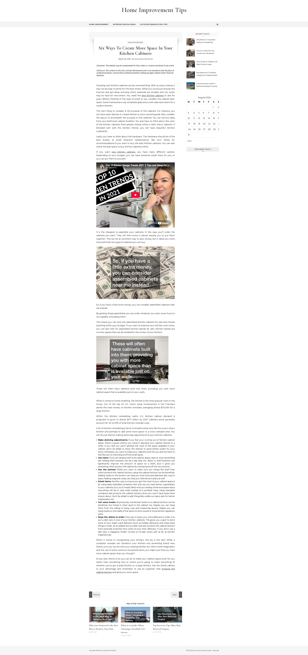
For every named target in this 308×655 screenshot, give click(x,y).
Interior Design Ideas (124, 24)
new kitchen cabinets (123, 152)
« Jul (189, 141)
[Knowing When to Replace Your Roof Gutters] (94, 595)
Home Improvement (99, 24)
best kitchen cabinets (153, 95)
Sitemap (215, 650)
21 (209, 124)
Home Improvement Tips (154, 10)
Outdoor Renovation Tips (153, 24)
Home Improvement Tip (143, 59)
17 (189, 124)
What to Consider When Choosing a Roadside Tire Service (133, 629)
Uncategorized (135, 42)
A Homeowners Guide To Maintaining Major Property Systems (206, 85)
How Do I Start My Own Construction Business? (205, 52)
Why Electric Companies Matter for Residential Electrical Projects (205, 41)
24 (189, 129)
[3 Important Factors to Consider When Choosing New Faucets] (176, 595)
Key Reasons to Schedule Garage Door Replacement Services (206, 74)
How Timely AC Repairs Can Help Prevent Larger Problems (207, 63)
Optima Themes (110, 650)
